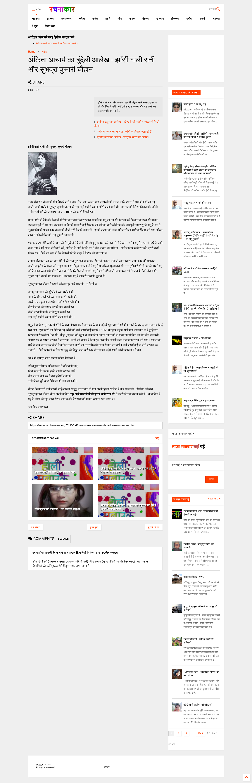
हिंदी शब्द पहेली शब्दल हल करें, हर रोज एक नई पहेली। (57, 43)
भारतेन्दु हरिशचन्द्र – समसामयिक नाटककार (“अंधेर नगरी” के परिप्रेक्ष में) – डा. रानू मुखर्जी (201, 235)
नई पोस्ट (35, 527)
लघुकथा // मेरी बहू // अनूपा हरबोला (199, 400)
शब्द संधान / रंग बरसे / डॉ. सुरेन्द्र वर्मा (55, 472)
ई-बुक (34, 26)
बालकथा (35, 18)
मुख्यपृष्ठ (94, 527)
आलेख (95, 18)
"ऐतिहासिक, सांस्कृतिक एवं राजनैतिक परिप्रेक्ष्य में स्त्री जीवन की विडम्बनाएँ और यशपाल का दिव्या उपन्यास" (200, 170)
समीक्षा (189, 18)
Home (31, 51)
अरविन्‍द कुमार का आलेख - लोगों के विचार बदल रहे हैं (124, 131)
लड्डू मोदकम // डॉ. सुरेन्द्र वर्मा (197, 202)
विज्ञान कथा (50, 26)
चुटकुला (216, 18)
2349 (200, 733)
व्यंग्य (120, 18)
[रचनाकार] (62, 10)
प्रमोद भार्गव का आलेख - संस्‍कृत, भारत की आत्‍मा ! (123, 137)
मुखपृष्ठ (107, 766)
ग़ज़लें (107, 18)
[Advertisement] (196, 58)
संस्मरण (145, 18)
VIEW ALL (213, 499)
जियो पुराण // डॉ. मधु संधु (195, 104)
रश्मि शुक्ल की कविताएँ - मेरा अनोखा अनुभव (57, 509)
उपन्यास (160, 18)
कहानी (202, 18)
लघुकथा (50, 18)
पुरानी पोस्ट (154, 527)
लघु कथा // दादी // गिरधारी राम (197, 338)
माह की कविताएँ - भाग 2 (194, 576)
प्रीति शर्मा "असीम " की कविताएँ (197, 704)
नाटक (132, 18)
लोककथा (175, 18)
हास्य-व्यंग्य (66, 18)
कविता (82, 18)
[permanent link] (38, 90)
